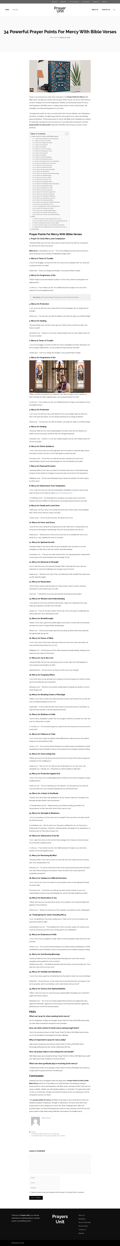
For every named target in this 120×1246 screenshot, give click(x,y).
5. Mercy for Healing (40, 147)
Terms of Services (74, 1)
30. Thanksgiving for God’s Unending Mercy (47, 206)
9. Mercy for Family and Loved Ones (45, 163)
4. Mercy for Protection (41, 144)
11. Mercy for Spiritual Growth (43, 167)
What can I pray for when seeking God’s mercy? (47, 218)
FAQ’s (33, 216)
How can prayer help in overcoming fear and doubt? (50, 225)
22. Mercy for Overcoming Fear (44, 190)
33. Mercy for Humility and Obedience (46, 212)
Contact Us (96, 1)
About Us (54, 1)
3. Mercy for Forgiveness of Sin (43, 142)
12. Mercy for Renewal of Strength (45, 169)
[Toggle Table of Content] (66, 133)
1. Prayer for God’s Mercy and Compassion (46, 138)
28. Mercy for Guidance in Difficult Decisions (47, 202)
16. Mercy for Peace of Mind (43, 177)
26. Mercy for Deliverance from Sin (45, 198)
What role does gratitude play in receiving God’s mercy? (50, 227)
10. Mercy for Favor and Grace (43, 165)
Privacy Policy (86, 1)
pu (56, 493)
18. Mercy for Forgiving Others (43, 181)
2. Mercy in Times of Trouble (42, 140)
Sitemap (104, 1)
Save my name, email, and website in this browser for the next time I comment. (57, 1192)
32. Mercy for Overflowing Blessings (45, 210)
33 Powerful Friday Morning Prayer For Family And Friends (59, 297)
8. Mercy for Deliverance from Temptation (47, 161)
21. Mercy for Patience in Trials (43, 187)
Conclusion (35, 229)
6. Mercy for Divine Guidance (43, 157)
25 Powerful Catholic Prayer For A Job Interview (45, 1134)
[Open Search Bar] (114, 9)
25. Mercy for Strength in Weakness (45, 196)
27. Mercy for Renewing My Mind (44, 200)
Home (7, 9)
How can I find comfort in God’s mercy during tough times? (51, 221)
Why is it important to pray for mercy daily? (46, 223)
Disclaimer (63, 1)
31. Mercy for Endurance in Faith (44, 208)
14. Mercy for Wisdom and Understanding (47, 173)
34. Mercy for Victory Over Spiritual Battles (47, 214)
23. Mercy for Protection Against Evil (45, 192)
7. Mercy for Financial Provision (43, 159)
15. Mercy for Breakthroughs (43, 175)
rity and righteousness (64, 493)
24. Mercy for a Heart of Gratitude (44, 194)
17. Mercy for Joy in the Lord (43, 179)
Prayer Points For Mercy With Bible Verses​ (44, 136)
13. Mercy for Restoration (42, 171)
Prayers (15, 9)
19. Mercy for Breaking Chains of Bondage (47, 183)
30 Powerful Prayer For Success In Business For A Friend (48, 1135)
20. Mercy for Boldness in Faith (44, 185)
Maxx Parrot (54, 37)
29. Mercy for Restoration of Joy (44, 204)
